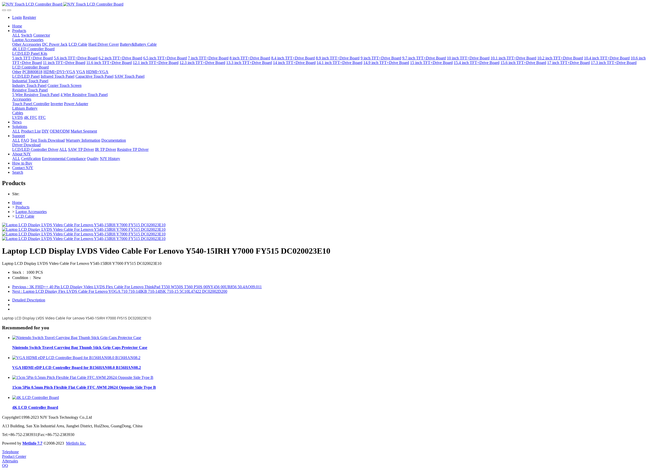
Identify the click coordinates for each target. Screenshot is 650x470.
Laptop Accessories (31, 211)
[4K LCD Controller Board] (35, 397)
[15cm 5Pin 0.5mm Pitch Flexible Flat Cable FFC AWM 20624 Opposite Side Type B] (82, 377)
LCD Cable (24, 216)
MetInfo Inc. (76, 443)
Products (22, 207)
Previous (137, 287)
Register (29, 17)
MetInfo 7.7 (32, 443)
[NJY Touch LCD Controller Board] (325, 4)
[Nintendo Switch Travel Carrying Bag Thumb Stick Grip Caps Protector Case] (76, 337)
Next (119, 291)
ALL (16, 35)
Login (17, 17)
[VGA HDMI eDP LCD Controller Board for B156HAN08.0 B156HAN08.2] (76, 357)
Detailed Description (28, 300)
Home (17, 26)
